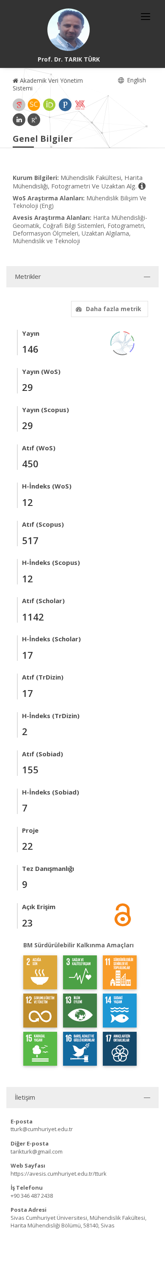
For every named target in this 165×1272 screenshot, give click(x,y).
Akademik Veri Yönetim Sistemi (48, 84)
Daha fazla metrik (113, 309)
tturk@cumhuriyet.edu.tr (42, 1129)
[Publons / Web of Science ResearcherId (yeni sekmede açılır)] (65, 104)
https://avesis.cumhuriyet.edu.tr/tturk (59, 1173)
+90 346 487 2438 (32, 1195)
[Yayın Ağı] (123, 342)
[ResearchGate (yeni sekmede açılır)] (34, 119)
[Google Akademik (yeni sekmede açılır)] (19, 104)
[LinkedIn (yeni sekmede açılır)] (19, 119)
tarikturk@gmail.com (37, 1151)
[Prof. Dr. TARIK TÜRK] (68, 29)
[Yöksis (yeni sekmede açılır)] (80, 104)
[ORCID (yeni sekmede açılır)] (49, 104)
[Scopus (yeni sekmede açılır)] (34, 104)
